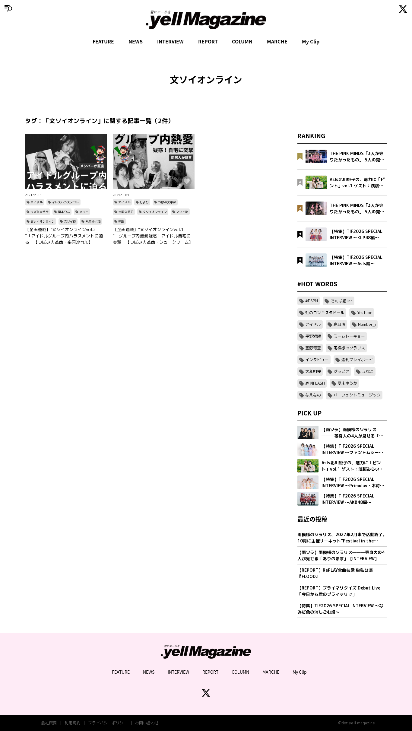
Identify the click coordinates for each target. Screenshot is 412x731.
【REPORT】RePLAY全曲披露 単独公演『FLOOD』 (335, 573)
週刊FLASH (315, 383)
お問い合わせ (147, 723)
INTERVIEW (170, 41)
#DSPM (311, 301)
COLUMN (242, 41)
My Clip (310, 41)
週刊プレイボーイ (357, 359)
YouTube (364, 312)
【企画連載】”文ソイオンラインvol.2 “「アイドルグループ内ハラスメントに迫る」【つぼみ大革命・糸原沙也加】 (64, 236)
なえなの (313, 395)
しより (144, 202)
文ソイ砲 (70, 221)
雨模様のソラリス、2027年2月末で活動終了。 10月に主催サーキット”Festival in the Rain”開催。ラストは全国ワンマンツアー (342, 538)
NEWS (135, 41)
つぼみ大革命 (39, 212)
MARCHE (277, 41)
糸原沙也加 (92, 221)
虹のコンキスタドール (324, 312)
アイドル (36, 202)
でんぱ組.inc (342, 301)
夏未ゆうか (347, 383)
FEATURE (103, 41)
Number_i (367, 324)
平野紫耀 (313, 336)
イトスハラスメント (65, 202)
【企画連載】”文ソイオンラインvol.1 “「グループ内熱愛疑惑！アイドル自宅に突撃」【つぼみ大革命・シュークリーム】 (153, 236)
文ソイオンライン (42, 221)
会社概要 (49, 723)
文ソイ (83, 212)
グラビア (341, 371)
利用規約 (72, 723)
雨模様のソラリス (349, 348)
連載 (121, 221)
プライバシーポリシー (107, 723)
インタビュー (317, 359)
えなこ (368, 371)
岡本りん (64, 212)
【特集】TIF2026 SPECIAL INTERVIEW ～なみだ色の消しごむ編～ (340, 609)
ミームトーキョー (349, 336)
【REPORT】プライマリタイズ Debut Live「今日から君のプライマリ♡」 (338, 591)
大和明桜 (313, 371)
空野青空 (313, 348)
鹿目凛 (339, 324)
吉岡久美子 (125, 212)
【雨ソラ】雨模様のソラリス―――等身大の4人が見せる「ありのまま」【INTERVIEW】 (341, 555)
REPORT (208, 41)
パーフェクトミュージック (357, 395)
